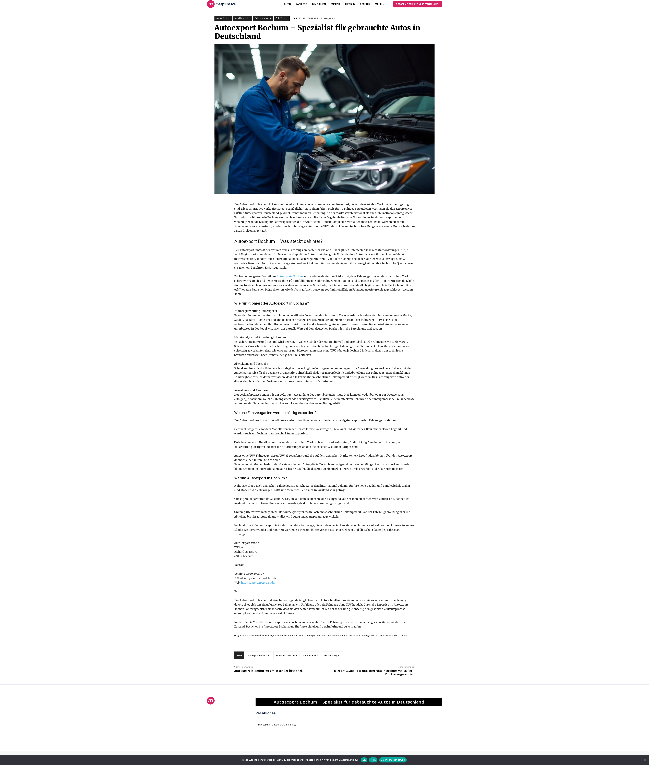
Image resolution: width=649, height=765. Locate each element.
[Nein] (644, 760)
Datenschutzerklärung (393, 759)
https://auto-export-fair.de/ (258, 582)
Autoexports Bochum (290, 276)
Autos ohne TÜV (310, 655)
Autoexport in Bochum (286, 655)
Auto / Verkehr (223, 18)
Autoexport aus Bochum (259, 655)
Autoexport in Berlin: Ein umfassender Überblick (268, 670)
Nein (373, 759)
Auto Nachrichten (242, 18)
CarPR (297, 18)
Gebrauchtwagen (332, 655)
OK (364, 759)
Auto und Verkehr (263, 18)
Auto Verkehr (282, 18)
